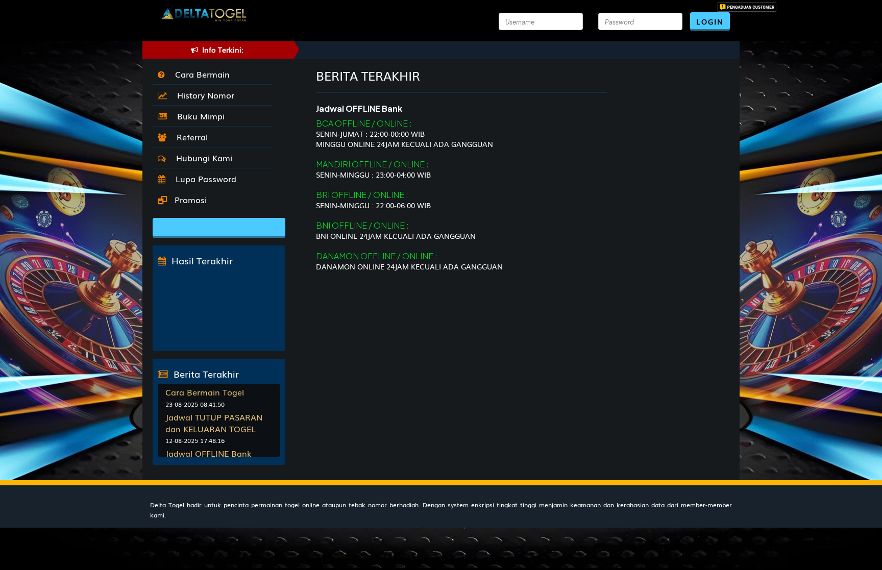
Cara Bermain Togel (204, 392)
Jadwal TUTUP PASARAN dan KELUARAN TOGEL (213, 423)
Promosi (189, 199)
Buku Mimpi (198, 116)
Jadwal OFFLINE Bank (208, 453)
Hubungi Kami (201, 158)
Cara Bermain (200, 74)
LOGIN (710, 21)
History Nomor (203, 95)
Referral (190, 137)
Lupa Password (203, 178)
